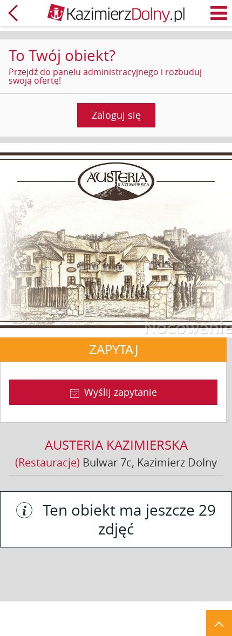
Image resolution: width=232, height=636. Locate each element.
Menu (219, 13)
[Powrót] (13, 13)
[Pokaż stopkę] (219, 623)
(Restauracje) (47, 462)
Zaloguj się (116, 115)
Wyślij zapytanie (120, 391)
